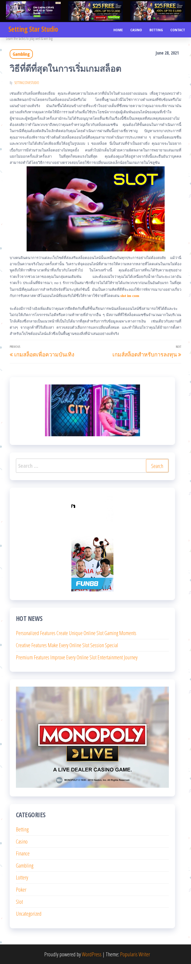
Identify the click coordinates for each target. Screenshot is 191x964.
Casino (136, 29)
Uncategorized (29, 913)
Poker (21, 889)
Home (118, 29)
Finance (23, 853)
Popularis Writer (135, 954)
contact (177, 29)
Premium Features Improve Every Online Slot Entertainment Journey (77, 657)
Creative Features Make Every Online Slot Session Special (67, 645)
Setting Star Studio (33, 29)
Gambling (21, 54)
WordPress (91, 954)
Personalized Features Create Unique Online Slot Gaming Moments (76, 633)
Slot (19, 901)
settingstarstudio (26, 82)
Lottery (22, 877)
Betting (156, 29)
